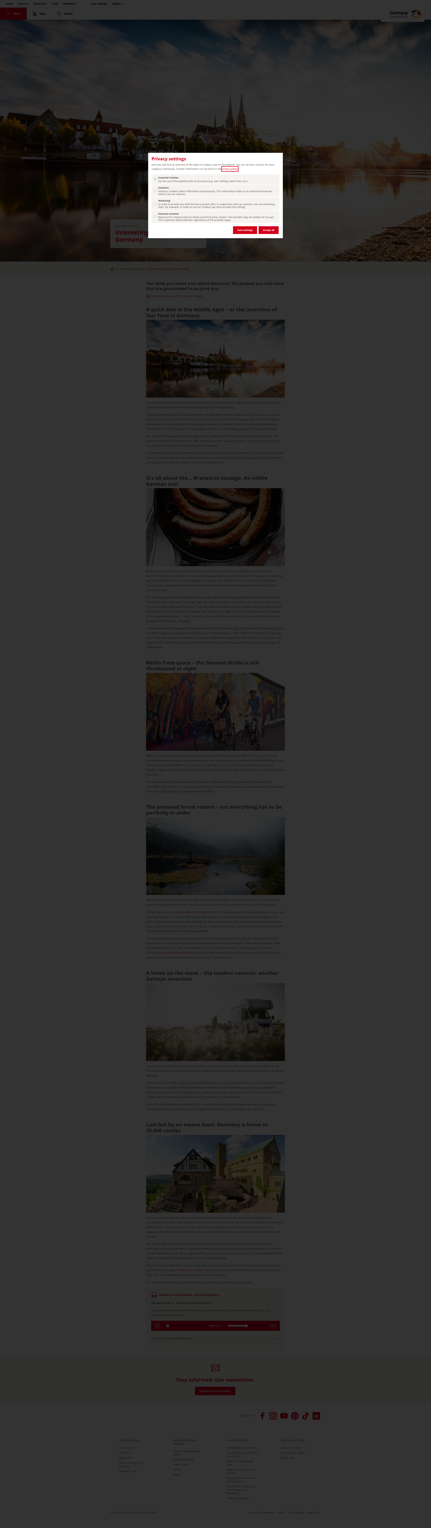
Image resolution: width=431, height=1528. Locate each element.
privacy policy (230, 168)
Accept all (268, 230)
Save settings (245, 230)
